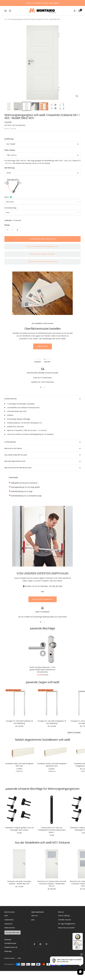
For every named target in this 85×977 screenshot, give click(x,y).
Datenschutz (9, 920)
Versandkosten (20, 125)
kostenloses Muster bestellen (42, 262)
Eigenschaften (10, 399)
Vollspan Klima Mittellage (15, 455)
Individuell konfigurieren (42, 254)
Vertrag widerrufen (12, 932)
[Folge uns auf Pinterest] (46, 944)
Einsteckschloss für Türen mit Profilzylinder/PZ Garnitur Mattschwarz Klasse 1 (52, 830)
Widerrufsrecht (9, 928)
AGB (6, 915)
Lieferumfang (10, 442)
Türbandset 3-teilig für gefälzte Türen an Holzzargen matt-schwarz (19, 829)
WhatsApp (8, 951)
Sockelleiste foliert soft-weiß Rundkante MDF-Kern (19, 764)
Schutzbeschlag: (10, 208)
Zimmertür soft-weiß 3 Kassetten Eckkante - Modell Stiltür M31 (19, 882)
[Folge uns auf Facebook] (34, 944)
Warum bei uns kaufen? (66, 928)
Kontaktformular (10, 943)
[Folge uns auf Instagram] (40, 944)
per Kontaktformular (42, 599)
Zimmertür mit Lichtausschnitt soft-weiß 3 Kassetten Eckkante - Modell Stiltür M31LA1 (51, 883)
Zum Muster (42, 346)
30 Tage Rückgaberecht (66, 924)
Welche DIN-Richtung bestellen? (18, 468)
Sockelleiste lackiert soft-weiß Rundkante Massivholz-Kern (51, 764)
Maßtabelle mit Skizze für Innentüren (24, 483)
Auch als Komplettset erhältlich (42, 246)
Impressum (8, 924)
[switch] (77, 947)
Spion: (6, 197)
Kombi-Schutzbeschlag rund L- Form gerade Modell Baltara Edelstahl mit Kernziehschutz (42, 669)
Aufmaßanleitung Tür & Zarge (22, 491)
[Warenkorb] (79, 11)
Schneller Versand (64, 920)
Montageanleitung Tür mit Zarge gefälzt (25, 487)
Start (5, 19)
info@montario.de (10, 947)
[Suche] (10, 11)
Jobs (32, 920)
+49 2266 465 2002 (55, 586)
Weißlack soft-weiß (13, 448)
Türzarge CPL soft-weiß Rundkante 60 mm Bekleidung (19, 722)
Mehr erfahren (54, 3)
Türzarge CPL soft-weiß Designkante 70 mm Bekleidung (51, 722)
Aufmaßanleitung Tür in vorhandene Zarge (26, 496)
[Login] (75, 11)
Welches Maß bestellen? (14, 461)
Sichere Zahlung (64, 915)
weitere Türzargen (74, 732)
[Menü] (81, 934)
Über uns (34, 915)
